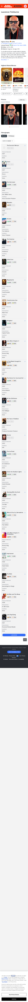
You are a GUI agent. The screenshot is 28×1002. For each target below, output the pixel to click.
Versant (13, 975)
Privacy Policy (5, 978)
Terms (5, 977)
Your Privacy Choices (14, 994)
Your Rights (4, 981)
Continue (14, 999)
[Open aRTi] (25, 6)
